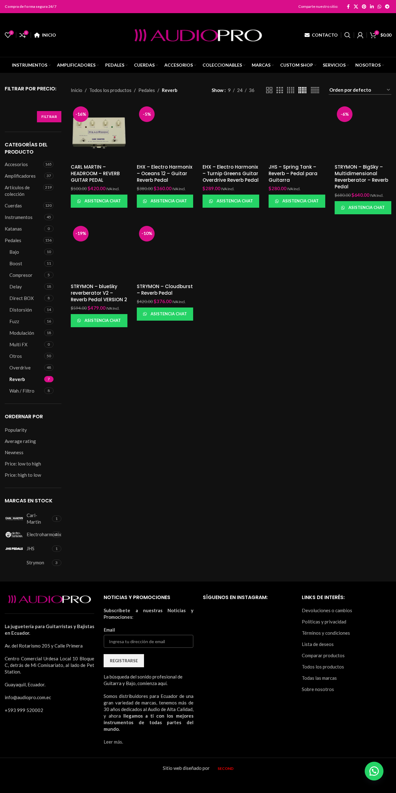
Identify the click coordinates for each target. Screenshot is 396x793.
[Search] (347, 35)
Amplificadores (20, 176)
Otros (15, 356)
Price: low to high (23, 463)
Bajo (14, 252)
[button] (374, 771)
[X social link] (356, 7)
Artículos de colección (17, 191)
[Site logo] (198, 34)
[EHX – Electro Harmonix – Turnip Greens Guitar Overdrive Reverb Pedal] (231, 132)
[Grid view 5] (302, 90)
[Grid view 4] (290, 90)
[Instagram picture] (217, 621)
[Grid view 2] (269, 90)
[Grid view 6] (315, 90)
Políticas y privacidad (324, 621)
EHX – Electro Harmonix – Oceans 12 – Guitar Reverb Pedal (164, 173)
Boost (15, 263)
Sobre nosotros (318, 689)
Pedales (13, 240)
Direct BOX (21, 298)
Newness (14, 452)
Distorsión (20, 310)
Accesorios (16, 164)
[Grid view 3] (279, 90)
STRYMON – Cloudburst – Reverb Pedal (165, 289)
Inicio (76, 90)
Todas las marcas (319, 678)
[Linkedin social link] (372, 7)
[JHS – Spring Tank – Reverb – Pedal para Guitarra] (297, 132)
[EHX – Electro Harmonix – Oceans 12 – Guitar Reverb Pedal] (165, 132)
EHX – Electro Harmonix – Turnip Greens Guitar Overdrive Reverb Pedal (231, 173)
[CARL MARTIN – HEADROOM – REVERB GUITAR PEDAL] (99, 132)
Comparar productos (323, 655)
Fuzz (14, 321)
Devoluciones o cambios (327, 610)
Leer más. (113, 742)
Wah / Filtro (21, 391)
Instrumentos (19, 217)
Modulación (21, 333)
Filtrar (49, 116)
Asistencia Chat (103, 200)
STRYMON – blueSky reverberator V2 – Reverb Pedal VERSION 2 (99, 293)
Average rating (20, 441)
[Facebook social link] (348, 7)
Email (109, 630)
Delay (15, 286)
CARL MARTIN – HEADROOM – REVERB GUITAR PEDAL (95, 173)
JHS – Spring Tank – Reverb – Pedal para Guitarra (293, 173)
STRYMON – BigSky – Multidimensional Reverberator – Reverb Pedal (361, 177)
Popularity (16, 430)
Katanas (13, 228)
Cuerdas (13, 205)
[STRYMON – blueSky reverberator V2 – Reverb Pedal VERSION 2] (99, 252)
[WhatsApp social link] (379, 7)
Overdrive (20, 367)
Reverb (17, 379)
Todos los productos (110, 90)
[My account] (360, 35)
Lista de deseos (318, 644)
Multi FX (18, 344)
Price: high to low (23, 475)
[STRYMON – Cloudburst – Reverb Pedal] (165, 252)
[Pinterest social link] (364, 7)
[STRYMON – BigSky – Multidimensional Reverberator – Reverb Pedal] (363, 132)
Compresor (21, 275)
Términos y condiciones (326, 633)
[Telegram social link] (387, 7)
